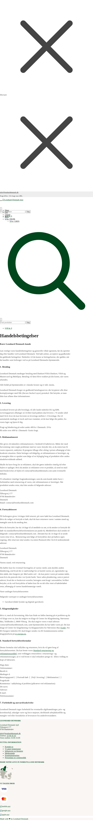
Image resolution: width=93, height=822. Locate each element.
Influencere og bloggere (14, 751)
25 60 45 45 (11, 736)
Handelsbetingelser (12, 755)
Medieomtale (10, 753)
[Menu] (1, 200)
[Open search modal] (46, 317)
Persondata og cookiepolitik (15, 758)
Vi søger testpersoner (13, 749)
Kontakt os (9, 747)
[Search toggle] (1, 208)
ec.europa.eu (20, 634)
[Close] (1, 319)
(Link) (63, 628)
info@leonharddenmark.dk (9, 192)
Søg (28, 212)
